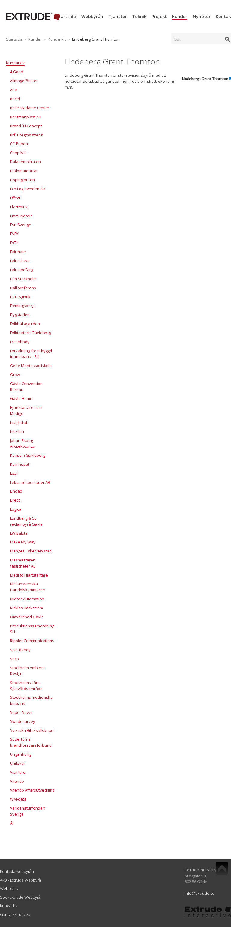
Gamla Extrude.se (15, 914)
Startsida (66, 16)
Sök (177, 39)
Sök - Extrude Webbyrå (20, 897)
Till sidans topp (222, 868)
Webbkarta (10, 888)
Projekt (159, 16)
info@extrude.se (199, 893)
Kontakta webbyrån (17, 871)
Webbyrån (92, 16)
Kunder (179, 16)
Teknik (139, 16)
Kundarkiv (57, 39)
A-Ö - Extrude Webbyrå (20, 880)
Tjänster (118, 16)
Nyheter (202, 16)
